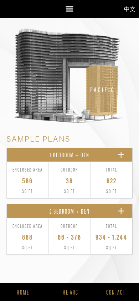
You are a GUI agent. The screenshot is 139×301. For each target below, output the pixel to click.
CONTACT (115, 291)
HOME (23, 291)
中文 (129, 9)
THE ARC (69, 291)
